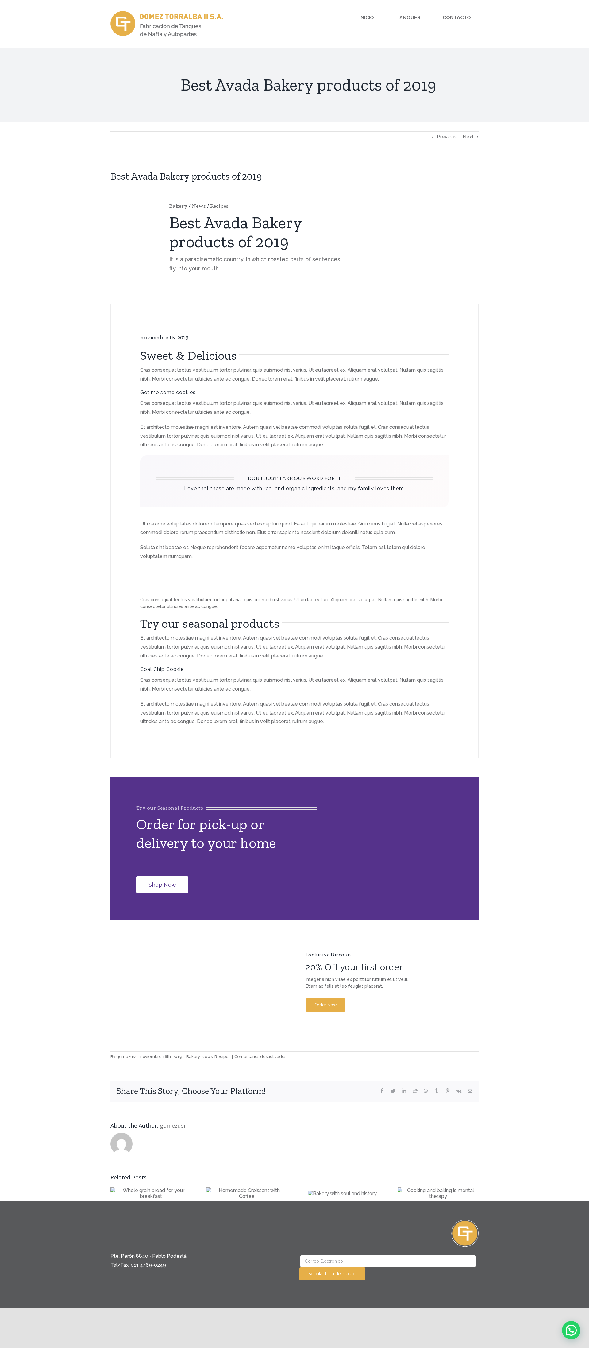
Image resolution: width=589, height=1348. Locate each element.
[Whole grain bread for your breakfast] (150, 1193)
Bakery (178, 206)
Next (468, 137)
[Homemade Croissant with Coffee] (246, 1193)
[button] (571, 1330)
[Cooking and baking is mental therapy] (438, 1193)
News (199, 206)
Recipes (219, 206)
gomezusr (126, 1056)
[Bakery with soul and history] (342, 1193)
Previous (447, 137)
